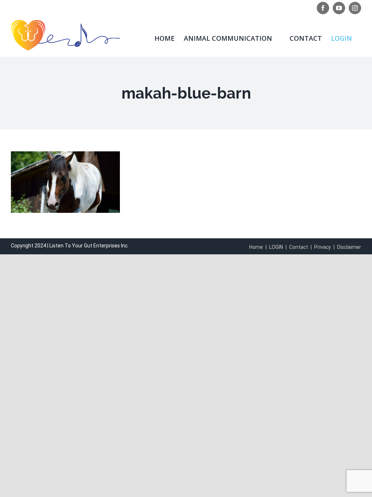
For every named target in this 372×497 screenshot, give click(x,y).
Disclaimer (349, 247)
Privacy (322, 247)
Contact (298, 247)
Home (256, 247)
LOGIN (276, 247)
